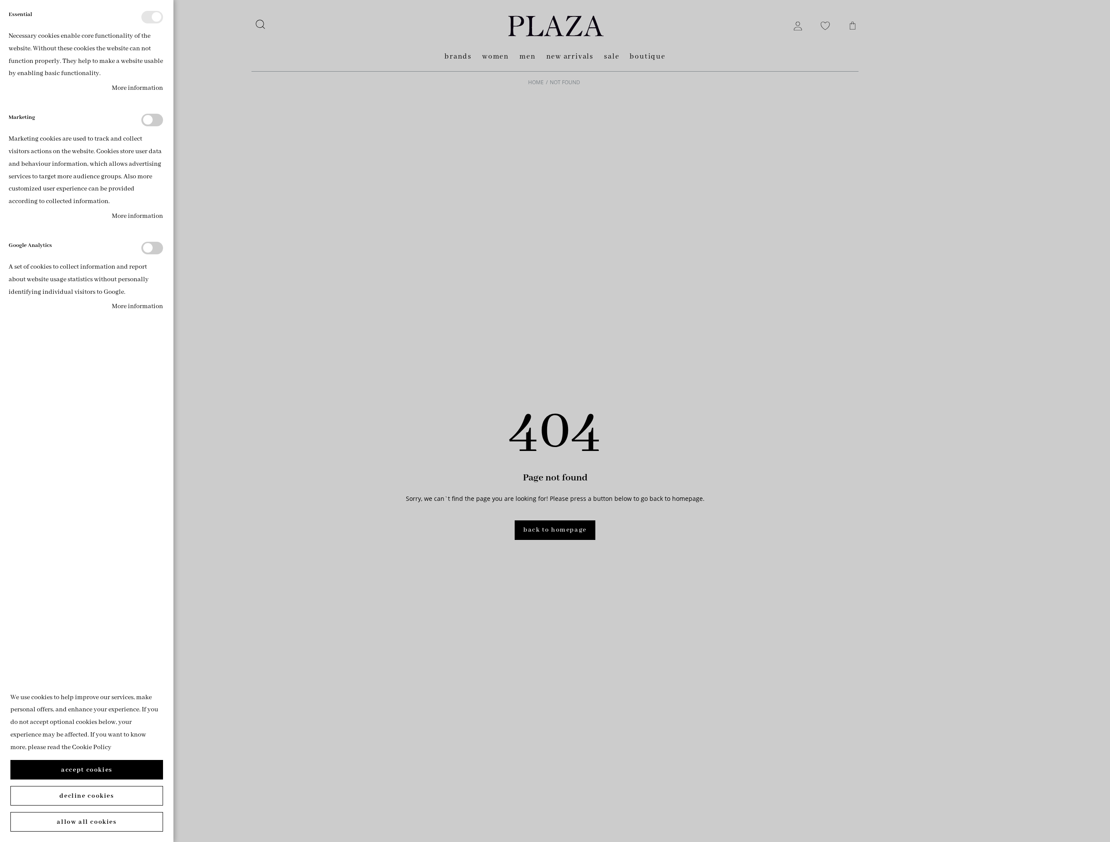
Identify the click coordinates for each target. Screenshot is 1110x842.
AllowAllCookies (86, 822)
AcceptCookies (86, 770)
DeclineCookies (86, 796)
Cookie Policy (91, 747)
